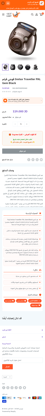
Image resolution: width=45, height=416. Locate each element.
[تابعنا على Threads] (7, 387)
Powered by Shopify (9, 411)
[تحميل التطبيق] (8, 3)
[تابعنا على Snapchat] (24, 387)
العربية (5, 377)
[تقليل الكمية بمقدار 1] (15, 124)
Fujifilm (5, 88)
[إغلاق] (3, 3)
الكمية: (4, 124)
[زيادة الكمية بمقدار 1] (26, 124)
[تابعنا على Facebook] (3, 387)
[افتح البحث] (32, 14)
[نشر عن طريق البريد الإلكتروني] (41, 159)
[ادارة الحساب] (36, 14)
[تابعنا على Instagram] (12, 387)
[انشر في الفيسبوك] (28, 159)
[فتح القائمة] (3, 14)
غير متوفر (22, 151)
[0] (41, 14)
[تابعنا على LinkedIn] (20, 387)
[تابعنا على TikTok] (16, 387)
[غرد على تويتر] (37, 159)
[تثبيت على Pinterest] (33, 159)
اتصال (7, 366)
